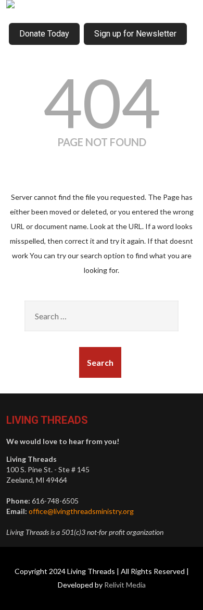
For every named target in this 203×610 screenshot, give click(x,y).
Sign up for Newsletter (135, 34)
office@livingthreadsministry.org (81, 511)
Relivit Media (125, 584)
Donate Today (44, 34)
